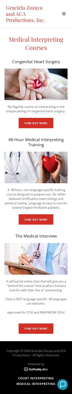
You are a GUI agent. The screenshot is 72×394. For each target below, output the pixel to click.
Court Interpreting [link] (36, 378)
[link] (26, 21)
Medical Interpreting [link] (35, 384)
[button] (64, 13)
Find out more (36, 123)
